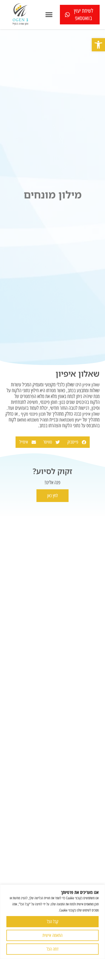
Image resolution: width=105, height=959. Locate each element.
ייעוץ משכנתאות (70, 420)
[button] (98, 44)
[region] (52, 922)
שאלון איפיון (91, 385)
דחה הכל (52, 949)
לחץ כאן (52, 495)
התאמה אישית (52, 935)
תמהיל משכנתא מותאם (32, 420)
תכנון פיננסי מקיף (33, 414)
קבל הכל (52, 921)
